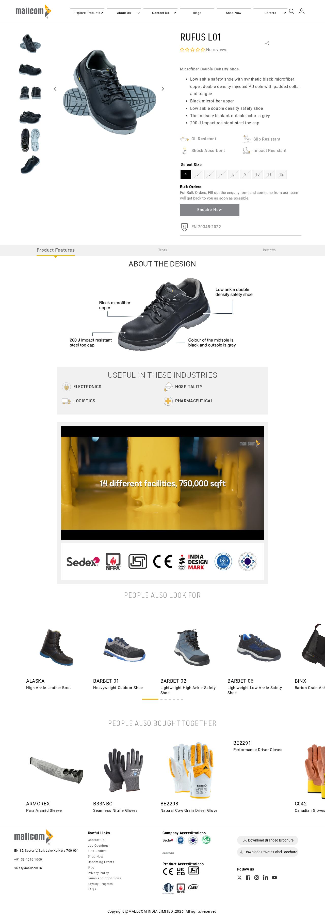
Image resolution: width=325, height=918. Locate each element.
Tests (162, 250)
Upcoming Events (101, 862)
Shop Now (95, 856)
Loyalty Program (100, 884)
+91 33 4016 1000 (28, 859)
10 (257, 174)
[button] (87, 13)
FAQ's (92, 889)
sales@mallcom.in (28, 868)
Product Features (56, 250)
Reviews (269, 250)
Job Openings (98, 845)
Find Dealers (97, 851)
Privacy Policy (98, 873)
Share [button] (274, 43)
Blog (91, 867)
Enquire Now (209, 209)
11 (269, 174)
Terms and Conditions (104, 878)
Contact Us (96, 840)
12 (281, 174)
